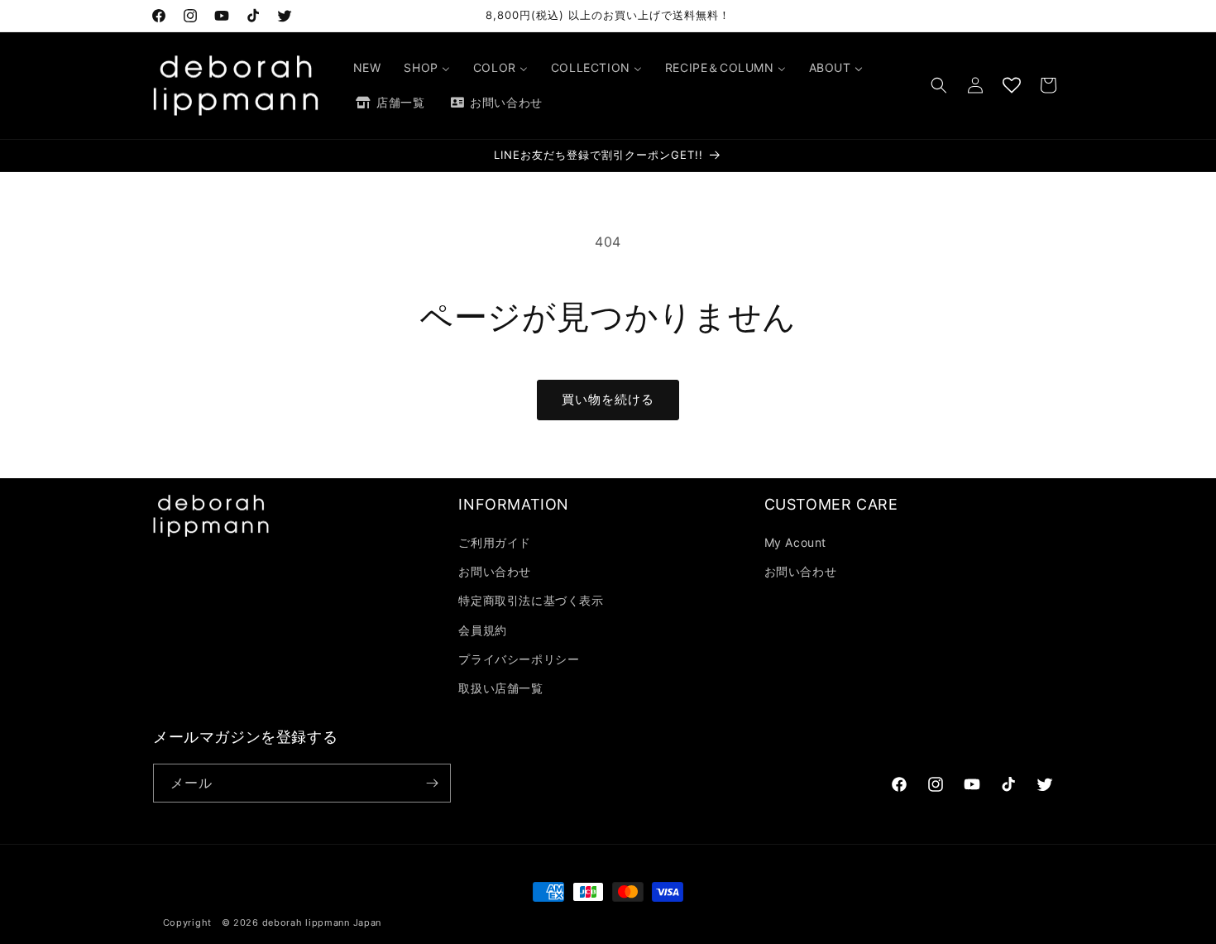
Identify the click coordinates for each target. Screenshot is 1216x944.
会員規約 (482, 630)
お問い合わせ (494, 571)
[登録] (432, 783)
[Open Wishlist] (1011, 85)
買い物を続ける (608, 399)
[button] (939, 85)
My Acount (795, 542)
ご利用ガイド (494, 542)
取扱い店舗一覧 (500, 688)
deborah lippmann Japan (321, 922)
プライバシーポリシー (518, 659)
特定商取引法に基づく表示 (530, 600)
